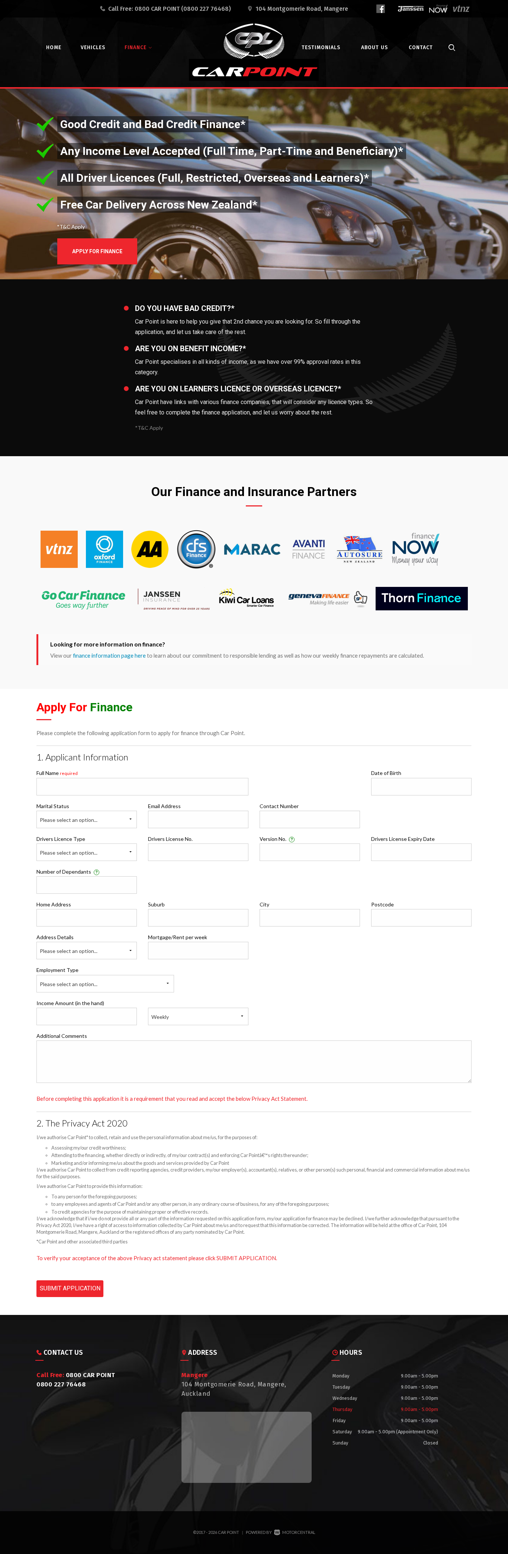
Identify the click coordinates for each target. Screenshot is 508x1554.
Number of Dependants (67, 871)
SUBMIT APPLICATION (70, 1288)
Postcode (382, 904)
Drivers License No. (170, 839)
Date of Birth (386, 773)
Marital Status (52, 806)
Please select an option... (68, 820)
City (264, 904)
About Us (374, 47)
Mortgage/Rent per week (177, 937)
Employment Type (66, 977)
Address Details (55, 937)
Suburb (156, 904)
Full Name (57, 773)
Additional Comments (61, 1036)
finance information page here (109, 655)
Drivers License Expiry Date (403, 839)
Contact (421, 47)
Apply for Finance (97, 251)
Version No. (276, 839)
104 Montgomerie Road (301, 8)
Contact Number (279, 806)
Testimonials (321, 47)
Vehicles (93, 47)
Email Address (164, 806)
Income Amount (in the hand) (70, 1003)
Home (53, 47)
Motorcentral (298, 1532)
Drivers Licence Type (60, 839)
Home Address (53, 904)
